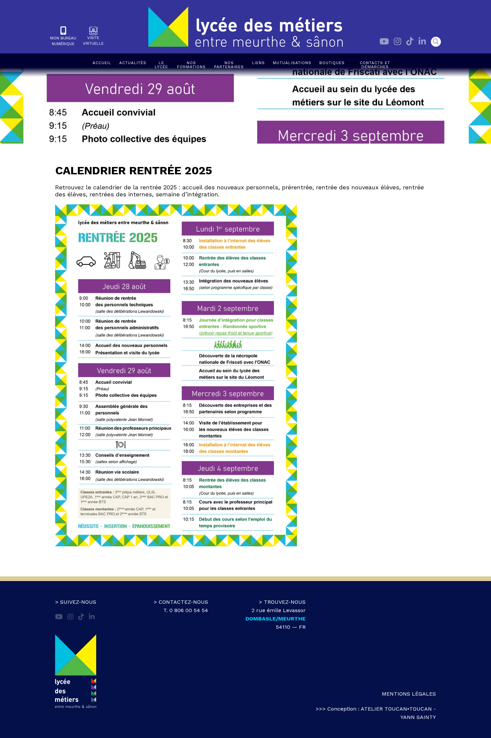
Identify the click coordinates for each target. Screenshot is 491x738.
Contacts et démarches (375, 64)
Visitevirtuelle (93, 40)
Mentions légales (409, 694)
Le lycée (161, 64)
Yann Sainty (418, 717)
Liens (258, 62)
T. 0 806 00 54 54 (185, 610)
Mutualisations (292, 62)
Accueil (102, 62)
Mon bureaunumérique (63, 41)
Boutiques (332, 62)
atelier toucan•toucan (396, 709)
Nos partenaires (229, 64)
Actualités (132, 62)
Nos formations (191, 64)
